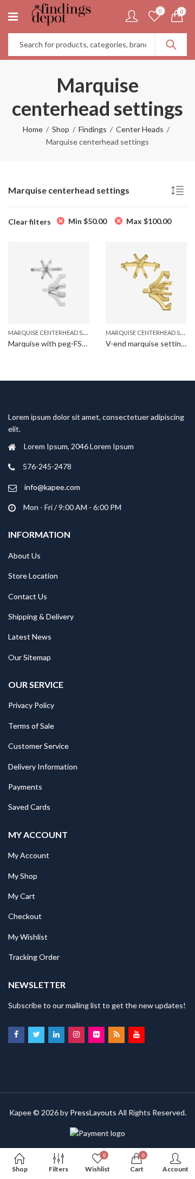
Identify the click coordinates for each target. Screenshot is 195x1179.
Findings (93, 129)
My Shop (22, 875)
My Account (28, 855)
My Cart (21, 896)
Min (87, 221)
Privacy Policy (31, 705)
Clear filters (29, 221)
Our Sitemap (29, 657)
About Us (24, 555)
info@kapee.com (52, 487)
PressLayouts (93, 1112)
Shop (60, 129)
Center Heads (140, 129)
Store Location (33, 575)
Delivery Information (42, 766)
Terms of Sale (31, 725)
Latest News (29, 636)
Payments (25, 786)
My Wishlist (28, 936)
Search (171, 44)
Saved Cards (29, 806)
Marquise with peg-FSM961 (54, 343)
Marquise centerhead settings (57, 332)
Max (148, 221)
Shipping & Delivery (41, 616)
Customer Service (38, 745)
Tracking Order (34, 956)
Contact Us (27, 596)
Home (33, 129)
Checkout (25, 916)
